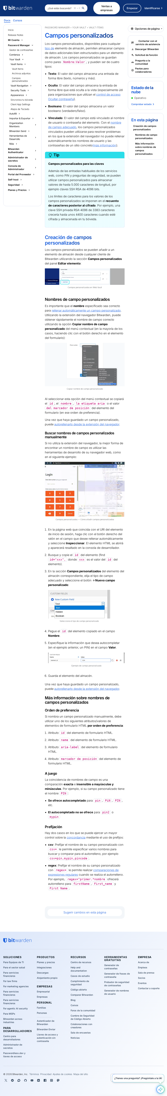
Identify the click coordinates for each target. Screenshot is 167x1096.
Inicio (11, 29)
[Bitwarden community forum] (19, 1080)
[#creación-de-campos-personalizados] (43, 238)
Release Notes (15, 35)
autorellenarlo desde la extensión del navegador (86, 424)
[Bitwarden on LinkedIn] (38, 1080)
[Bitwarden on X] (5, 1080)
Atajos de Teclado (20, 109)
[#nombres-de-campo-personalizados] (43, 299)
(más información (104, 145)
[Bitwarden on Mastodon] (58, 1080)
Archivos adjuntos (21, 73)
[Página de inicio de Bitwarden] (22, 8)
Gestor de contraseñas (21, 50)
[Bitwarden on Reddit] (12, 1080)
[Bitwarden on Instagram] (51, 1080)
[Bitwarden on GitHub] (25, 1080)
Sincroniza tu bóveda (22, 99)
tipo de (49, 48)
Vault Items (17, 68)
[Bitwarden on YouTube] (32, 1080)
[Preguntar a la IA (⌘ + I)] (160, 1089)
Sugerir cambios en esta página (84, 912)
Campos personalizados (20, 79)
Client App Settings (20, 104)
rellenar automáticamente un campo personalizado (86, 310)
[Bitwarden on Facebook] (45, 1080)
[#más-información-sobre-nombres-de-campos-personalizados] (43, 698)
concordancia (76, 837)
